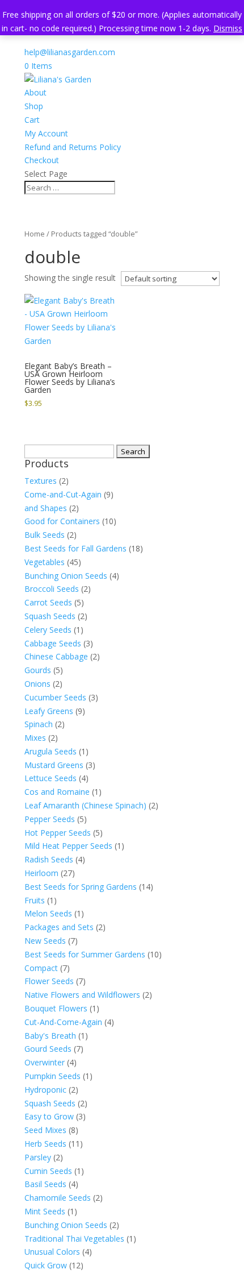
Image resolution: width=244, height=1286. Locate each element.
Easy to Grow (49, 1116)
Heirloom (41, 873)
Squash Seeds (49, 616)
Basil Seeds (45, 1184)
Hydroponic (45, 1089)
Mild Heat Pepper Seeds (68, 845)
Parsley (37, 1157)
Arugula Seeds (50, 751)
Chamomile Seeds (57, 1197)
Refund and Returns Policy (72, 147)
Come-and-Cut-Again (63, 494)
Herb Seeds (45, 1143)
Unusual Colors (52, 1251)
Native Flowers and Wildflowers (82, 994)
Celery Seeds (47, 629)
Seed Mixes (45, 1130)
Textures (40, 480)
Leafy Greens (48, 711)
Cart (32, 119)
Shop (33, 106)
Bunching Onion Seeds (65, 575)
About (35, 92)
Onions (37, 683)
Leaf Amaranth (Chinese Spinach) (85, 805)
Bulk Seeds (44, 534)
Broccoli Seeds (51, 588)
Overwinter (44, 1062)
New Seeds (45, 940)
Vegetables (44, 562)
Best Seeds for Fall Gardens (75, 548)
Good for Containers (62, 521)
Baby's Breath (50, 1035)
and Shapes (45, 508)
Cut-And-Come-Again (63, 1022)
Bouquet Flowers (55, 1008)
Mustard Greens (53, 765)
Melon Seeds (48, 913)
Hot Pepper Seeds (57, 832)
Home (34, 234)
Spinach (38, 724)
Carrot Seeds (48, 602)
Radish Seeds (48, 859)
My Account (46, 133)
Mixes (35, 737)
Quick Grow (45, 1265)
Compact (41, 968)
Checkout (41, 160)
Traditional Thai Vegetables (74, 1238)
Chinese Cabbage (56, 656)
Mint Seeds (44, 1211)
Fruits (34, 900)
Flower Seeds (49, 981)
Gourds (37, 670)
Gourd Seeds (47, 1048)
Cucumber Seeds (55, 697)
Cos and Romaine (57, 791)
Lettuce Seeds (50, 778)
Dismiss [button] (227, 28)
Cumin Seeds (48, 1170)
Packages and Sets (59, 927)
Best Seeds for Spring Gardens (80, 886)
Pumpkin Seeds (52, 1076)
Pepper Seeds (49, 819)
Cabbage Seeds (52, 643)
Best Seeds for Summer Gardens (84, 954)
